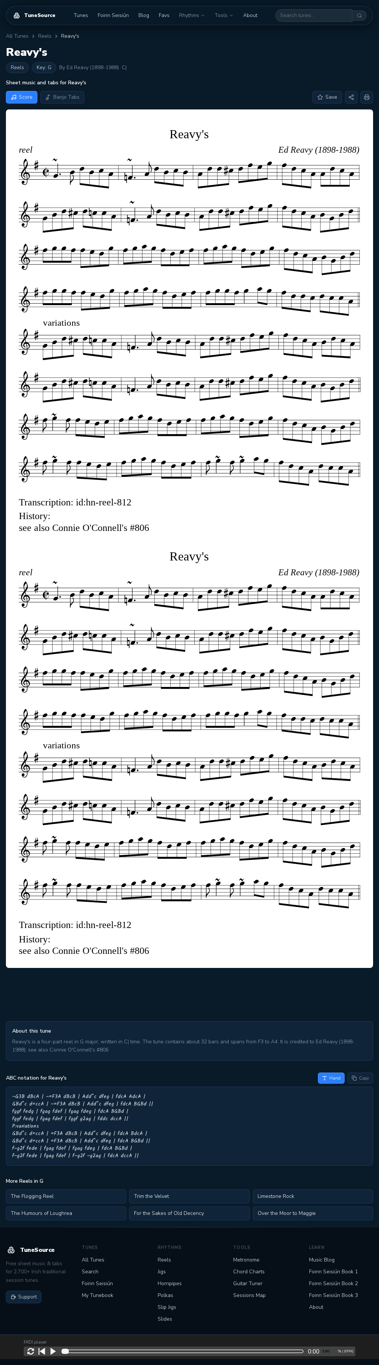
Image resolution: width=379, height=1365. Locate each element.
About (250, 15)
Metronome (246, 1259)
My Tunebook (97, 1295)
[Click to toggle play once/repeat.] (31, 1351)
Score (26, 97)
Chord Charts (249, 1271)
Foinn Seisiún (113, 15)
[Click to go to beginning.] (42, 1351)
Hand (335, 1078)
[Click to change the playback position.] (183, 1351)
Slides (165, 1318)
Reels (44, 36)
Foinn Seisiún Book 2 (333, 1283)
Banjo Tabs (66, 97)
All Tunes (17, 36)
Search (90, 1271)
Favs (164, 15)
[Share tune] (351, 97)
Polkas (165, 1295)
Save (331, 97)
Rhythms (189, 15)
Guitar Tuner (247, 1283)
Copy (364, 1078)
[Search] (359, 15)
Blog (143, 15)
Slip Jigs (167, 1307)
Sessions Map (249, 1295)
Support (27, 1296)
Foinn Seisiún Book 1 (333, 1271)
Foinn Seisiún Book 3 (333, 1295)
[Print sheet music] (366, 97)
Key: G (44, 67)
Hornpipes (170, 1283)
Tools (221, 15)
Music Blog (322, 1259)
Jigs (162, 1271)
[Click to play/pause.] (53, 1351)
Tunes (81, 15)
